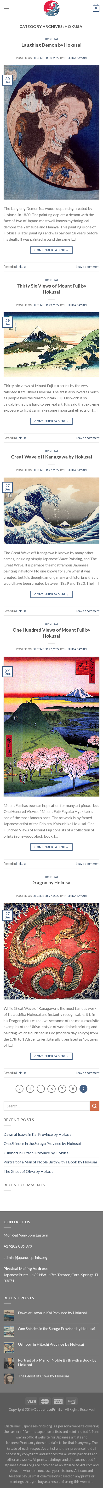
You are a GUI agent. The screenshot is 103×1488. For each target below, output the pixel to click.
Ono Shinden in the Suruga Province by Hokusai (42, 1143)
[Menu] (6, 8)
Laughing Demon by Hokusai (51, 45)
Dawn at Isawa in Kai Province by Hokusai (38, 1134)
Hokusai (51, 39)
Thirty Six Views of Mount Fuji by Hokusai (51, 289)
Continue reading (51, 250)
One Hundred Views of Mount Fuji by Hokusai (51, 633)
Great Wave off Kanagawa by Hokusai (51, 456)
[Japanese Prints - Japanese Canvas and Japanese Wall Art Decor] (51, 8)
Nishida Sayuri (75, 57)
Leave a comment (87, 267)
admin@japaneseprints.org (25, 1257)
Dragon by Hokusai (51, 882)
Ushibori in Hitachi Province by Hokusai (36, 1152)
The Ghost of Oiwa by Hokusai (29, 1171)
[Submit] (94, 1106)
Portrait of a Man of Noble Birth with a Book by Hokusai (50, 1162)
